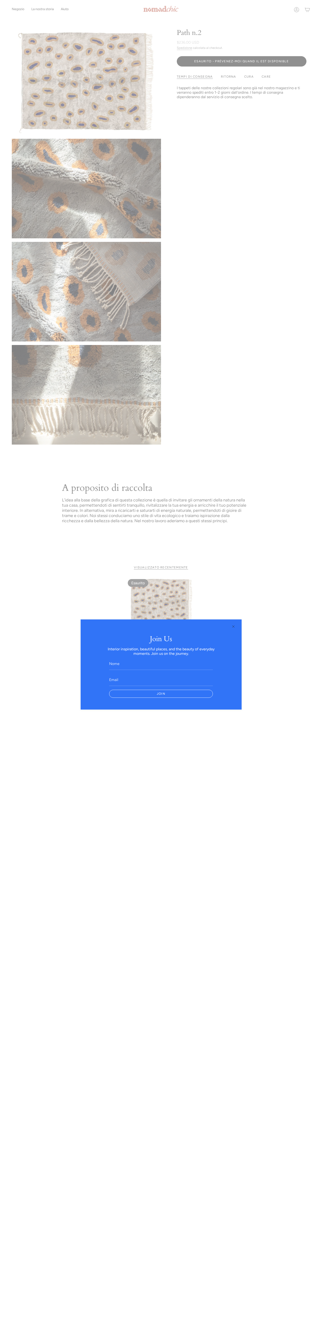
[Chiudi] (233, 626)
